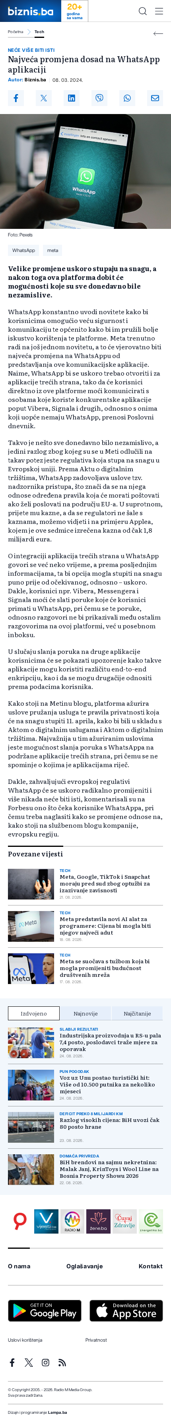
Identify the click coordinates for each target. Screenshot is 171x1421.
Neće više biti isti (31, 50)
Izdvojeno (34, 1013)
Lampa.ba (57, 1413)
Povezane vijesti (35, 853)
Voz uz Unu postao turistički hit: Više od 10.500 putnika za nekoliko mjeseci (107, 1084)
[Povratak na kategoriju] (158, 33)
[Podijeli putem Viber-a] (99, 98)
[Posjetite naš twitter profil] (29, 1362)
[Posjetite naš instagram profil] (45, 1362)
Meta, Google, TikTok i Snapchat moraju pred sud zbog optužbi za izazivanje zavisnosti (105, 883)
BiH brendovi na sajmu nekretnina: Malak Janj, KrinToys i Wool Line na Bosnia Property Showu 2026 (109, 1169)
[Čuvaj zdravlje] (125, 1221)
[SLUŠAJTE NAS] (72, 1221)
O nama (19, 1266)
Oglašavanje (84, 1266)
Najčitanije (137, 1013)
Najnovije (86, 1013)
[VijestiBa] (46, 1221)
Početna (15, 32)
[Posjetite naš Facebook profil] (12, 1362)
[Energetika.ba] (151, 1221)
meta (52, 250)
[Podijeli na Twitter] (44, 98)
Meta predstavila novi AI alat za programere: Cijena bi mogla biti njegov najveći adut (105, 925)
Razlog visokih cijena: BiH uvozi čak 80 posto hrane (109, 1123)
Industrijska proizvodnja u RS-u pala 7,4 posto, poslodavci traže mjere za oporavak (110, 1042)
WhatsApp (23, 250)
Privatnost (96, 1340)
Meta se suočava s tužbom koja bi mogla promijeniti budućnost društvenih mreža (105, 968)
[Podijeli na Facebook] (16, 98)
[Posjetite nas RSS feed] (62, 1362)
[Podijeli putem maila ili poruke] (155, 98)
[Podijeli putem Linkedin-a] (72, 98)
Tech (40, 32)
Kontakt (151, 1266)
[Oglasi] (20, 1221)
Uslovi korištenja (25, 1340)
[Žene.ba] (98, 1221)
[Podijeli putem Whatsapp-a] (127, 98)
